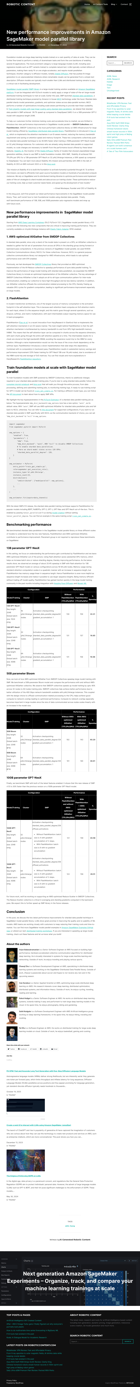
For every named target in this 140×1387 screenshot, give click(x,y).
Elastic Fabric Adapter (59, 229)
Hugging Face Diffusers (63, 583)
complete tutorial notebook (18, 384)
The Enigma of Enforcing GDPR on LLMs (24, 1176)
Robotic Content (21, 4)
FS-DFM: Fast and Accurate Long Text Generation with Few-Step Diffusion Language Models (46, 1071)
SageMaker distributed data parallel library (46, 131)
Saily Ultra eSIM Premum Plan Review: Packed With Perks (30, 1370)
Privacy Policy (12, 1380)
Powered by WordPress (15, 1383)
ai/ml (67, 1226)
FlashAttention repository (30, 359)
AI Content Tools (100, 4)
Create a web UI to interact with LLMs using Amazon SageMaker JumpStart (39, 1125)
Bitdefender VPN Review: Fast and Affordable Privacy (29, 1350)
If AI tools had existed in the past (20, 1334)
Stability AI (18, 151)
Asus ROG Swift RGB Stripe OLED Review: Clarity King (29, 1362)
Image (109, 85)
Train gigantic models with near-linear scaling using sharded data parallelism (40, 109)
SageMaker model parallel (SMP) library (23, 89)
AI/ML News (112, 76)
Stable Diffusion (61, 74)
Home (87, 4)
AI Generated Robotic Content (21, 45)
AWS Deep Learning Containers (31, 222)
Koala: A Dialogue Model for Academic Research (27, 1337)
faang (72, 1226)
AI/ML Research (113, 79)
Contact (124, 4)
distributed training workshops (39, 931)
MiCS (59, 99)
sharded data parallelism (82, 96)
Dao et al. (24, 322)
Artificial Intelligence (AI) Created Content (24, 1320)
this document (47, 410)
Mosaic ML (81, 583)
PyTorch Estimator (51, 400)
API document (15, 394)
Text (108, 88)
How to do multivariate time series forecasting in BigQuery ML (32, 1330)
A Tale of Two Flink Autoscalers (120, 151)
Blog (113, 4)
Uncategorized (113, 90)
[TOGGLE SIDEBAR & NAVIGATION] (131, 4)
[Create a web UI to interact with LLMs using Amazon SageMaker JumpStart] (26, 1120)
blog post (51, 164)
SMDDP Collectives (43, 264)
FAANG (42, 45)
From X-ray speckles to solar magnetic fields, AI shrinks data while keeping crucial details (120, 112)
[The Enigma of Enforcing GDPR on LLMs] (26, 1171)
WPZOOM (129, 1383)
